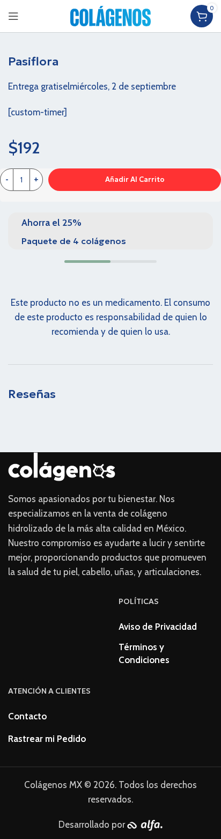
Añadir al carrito (135, 179)
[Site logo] (110, 15)
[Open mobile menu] (13, 16)
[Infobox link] (110, 230)
